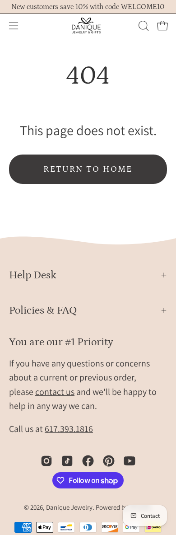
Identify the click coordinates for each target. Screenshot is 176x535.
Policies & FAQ (43, 310)
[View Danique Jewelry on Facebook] (88, 461)
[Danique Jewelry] (88, 26)
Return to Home (88, 169)
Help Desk (32, 275)
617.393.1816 (69, 429)
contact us (54, 392)
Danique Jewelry (69, 507)
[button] (142, 25)
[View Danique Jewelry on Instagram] (46, 461)
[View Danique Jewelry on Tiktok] (67, 461)
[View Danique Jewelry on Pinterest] (109, 461)
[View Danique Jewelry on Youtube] (129, 461)
